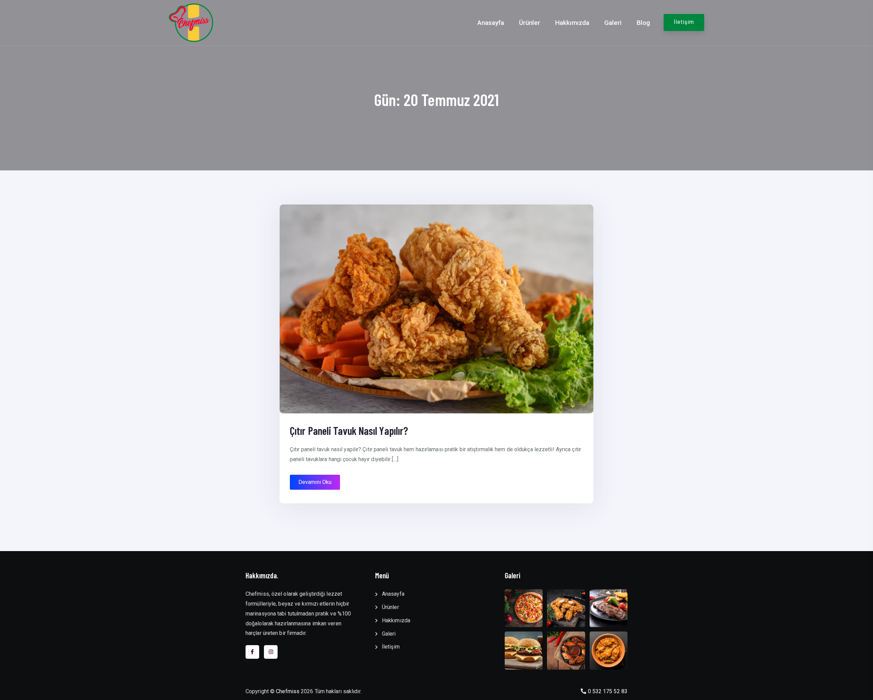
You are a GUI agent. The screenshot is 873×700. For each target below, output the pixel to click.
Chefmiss (287, 691)
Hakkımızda (572, 23)
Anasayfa (490, 23)
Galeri (613, 23)
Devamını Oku (314, 482)
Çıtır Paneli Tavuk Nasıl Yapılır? (349, 430)
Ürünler (529, 23)
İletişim (684, 22)
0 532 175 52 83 (608, 691)
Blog (643, 23)
